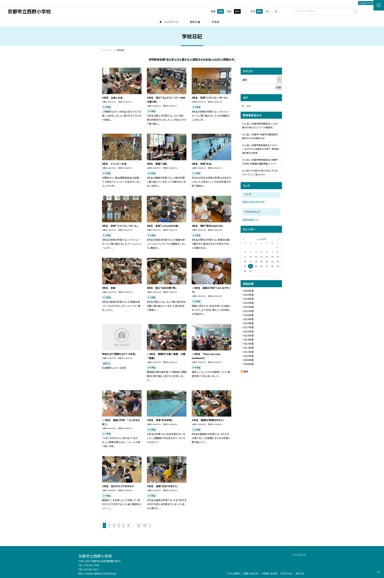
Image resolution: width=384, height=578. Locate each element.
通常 (220, 11)
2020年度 (249, 315)
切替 (278, 87)
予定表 (215, 22)
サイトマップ (299, 555)
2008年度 (249, 364)
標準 (259, 11)
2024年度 (249, 299)
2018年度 (249, 323)
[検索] (354, 10)
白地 (229, 11)
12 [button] (139, 525)
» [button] (150, 525)
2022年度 (249, 307)
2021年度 (249, 311)
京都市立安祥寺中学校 (253, 201)
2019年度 (249, 319)
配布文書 (195, 22)
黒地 (237, 11)
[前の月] (243, 239)
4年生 (248, 105)
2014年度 (249, 339)
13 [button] (145, 525)
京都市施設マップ (250, 219)
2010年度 (249, 356)
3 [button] (114, 525)
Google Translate (368, 2)
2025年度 (249, 294)
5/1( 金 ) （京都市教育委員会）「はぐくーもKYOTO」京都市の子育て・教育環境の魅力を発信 (260, 149)
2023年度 (249, 303)
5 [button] (123, 525)
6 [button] (128, 525)
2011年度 (249, 352)
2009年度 (249, 360)
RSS (246, 371)
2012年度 (249, 347)
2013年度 (249, 343)
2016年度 (249, 331)
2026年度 (249, 290)
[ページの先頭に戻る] (378, 572)
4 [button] (118, 525)
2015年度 (249, 335)
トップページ (171, 22)
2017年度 (249, 327)
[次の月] (279, 239)
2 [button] (109, 525)
